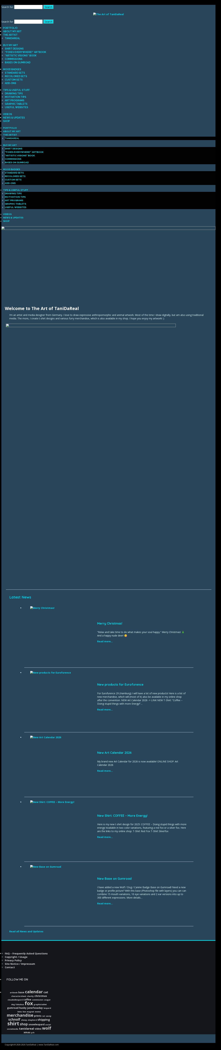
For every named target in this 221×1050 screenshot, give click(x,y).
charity (30, 996)
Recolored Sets (16, 76)
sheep (24, 1020)
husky (23, 1007)
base (21, 992)
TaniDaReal (12, 38)
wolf (46, 1028)
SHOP (6, 121)
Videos (7, 114)
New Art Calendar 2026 (114, 753)
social (48, 1024)
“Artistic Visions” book (20, 55)
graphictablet (40, 1004)
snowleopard (36, 1024)
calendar (34, 991)
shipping (43, 1020)
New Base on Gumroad (114, 879)
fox (29, 1003)
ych (32, 1032)
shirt (13, 1023)
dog (13, 1004)
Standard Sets (15, 72)
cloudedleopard (15, 1000)
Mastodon (7, 3)
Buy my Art (10, 45)
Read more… (105, 641)
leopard (47, 1008)
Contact (10, 967)
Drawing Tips (14, 93)
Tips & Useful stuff (16, 90)
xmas (27, 1032)
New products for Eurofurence (120, 684)
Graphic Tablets (16, 103)
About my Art (12, 31)
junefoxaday (35, 1007)
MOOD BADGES (12, 69)
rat (43, 1016)
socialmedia (12, 1029)
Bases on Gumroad (17, 62)
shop (24, 1024)
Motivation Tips (15, 97)
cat (46, 992)
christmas (40, 996)
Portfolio (10, 28)
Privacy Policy (13, 960)
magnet (30, 1011)
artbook (14, 992)
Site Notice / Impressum (20, 963)
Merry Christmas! (109, 623)
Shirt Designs (14, 48)
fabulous (20, 1004)
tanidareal (26, 1029)
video (38, 1028)
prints (37, 1015)
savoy (48, 1016)
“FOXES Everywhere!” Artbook (25, 52)
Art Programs (14, 100)
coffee (27, 999)
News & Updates (14, 117)
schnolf (14, 1019)
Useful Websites (16, 107)
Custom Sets (14, 79)
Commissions (13, 59)
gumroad (12, 1007)
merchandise (20, 1015)
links (19, 1011)
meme (38, 1011)
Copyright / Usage (16, 957)
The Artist (10, 34)
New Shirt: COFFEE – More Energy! (122, 816)
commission (37, 1000)
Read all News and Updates (26, 931)
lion (24, 1011)
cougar (47, 1000)
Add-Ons (10, 83)
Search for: (7, 7)
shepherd (32, 1020)
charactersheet (18, 996)
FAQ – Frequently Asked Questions (26, 953)
